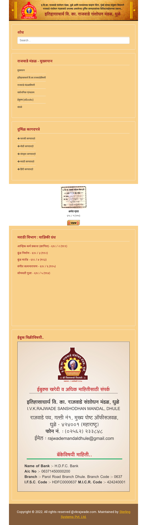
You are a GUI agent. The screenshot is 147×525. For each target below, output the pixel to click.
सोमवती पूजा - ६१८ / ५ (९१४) (33, 273)
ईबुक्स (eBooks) (25, 99)
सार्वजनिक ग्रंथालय (25, 92)
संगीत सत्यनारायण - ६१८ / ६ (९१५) (36, 266)
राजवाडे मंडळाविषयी (26, 85)
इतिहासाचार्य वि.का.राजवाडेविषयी (31, 77)
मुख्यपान (21, 70)
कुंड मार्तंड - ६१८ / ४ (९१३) (31, 260)
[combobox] (73, 40)
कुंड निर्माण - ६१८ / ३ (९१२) (32, 253)
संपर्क (19, 107)
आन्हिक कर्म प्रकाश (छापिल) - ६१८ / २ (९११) (42, 246)
